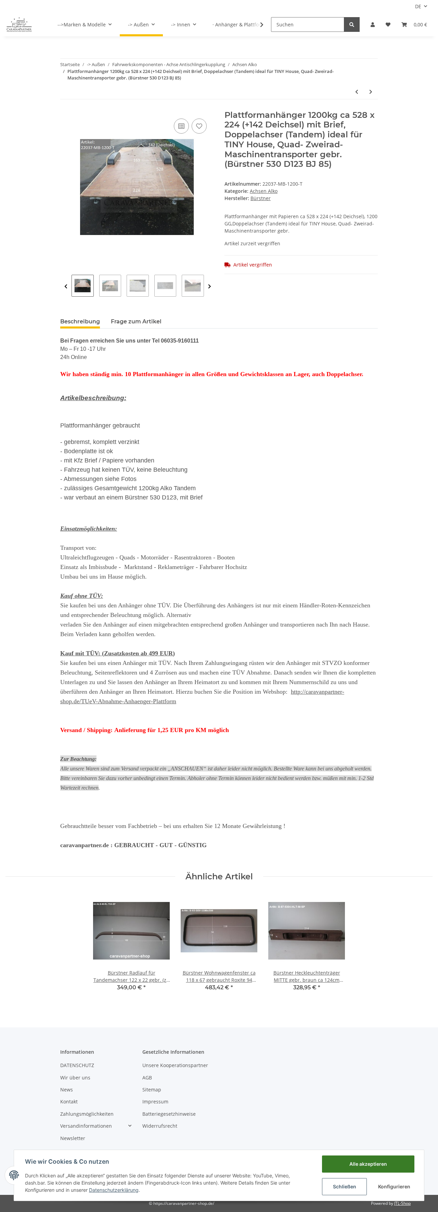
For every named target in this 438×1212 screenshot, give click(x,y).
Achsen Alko (264, 191)
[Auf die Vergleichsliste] (181, 126)
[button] (372, 24)
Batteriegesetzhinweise (169, 1114)
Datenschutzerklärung (114, 1190)
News (66, 1089)
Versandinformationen (86, 1126)
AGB (147, 1077)
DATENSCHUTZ (77, 1065)
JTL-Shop (402, 1203)
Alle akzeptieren (368, 1164)
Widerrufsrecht (159, 1126)
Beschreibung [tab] (80, 321)
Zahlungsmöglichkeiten (87, 1114)
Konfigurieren (394, 1186)
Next (209, 286)
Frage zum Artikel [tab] (136, 321)
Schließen (344, 1186)
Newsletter (72, 1138)
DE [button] (418, 6)
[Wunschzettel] (388, 24)
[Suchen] (352, 24)
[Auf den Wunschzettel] (199, 126)
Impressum (155, 1101)
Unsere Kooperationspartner (175, 1065)
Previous (66, 286)
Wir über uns (75, 1077)
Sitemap (151, 1089)
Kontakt (69, 1101)
